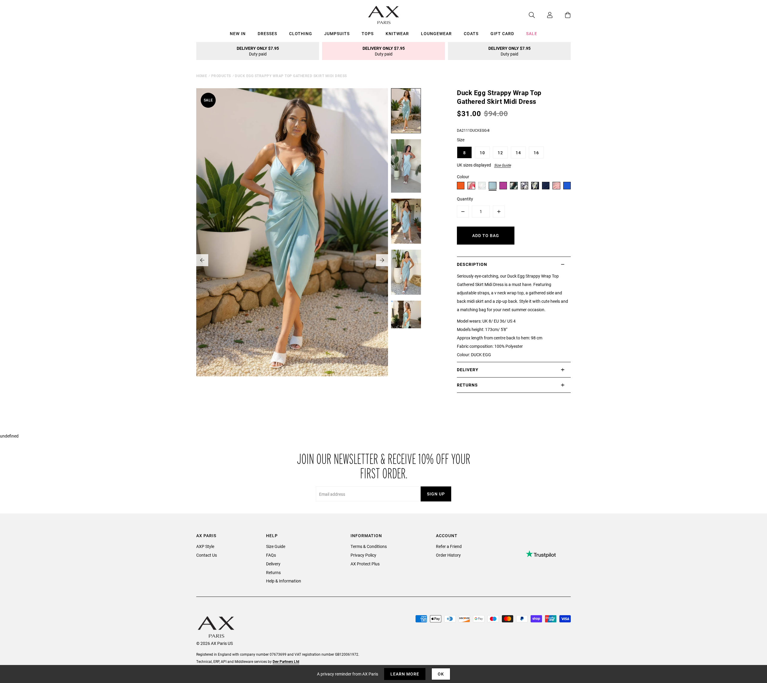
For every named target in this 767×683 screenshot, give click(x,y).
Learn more (404, 674)
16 (536, 152)
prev (202, 260)
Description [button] (472, 264)
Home (201, 75)
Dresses (267, 33)
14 (518, 152)
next (382, 260)
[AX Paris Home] (383, 15)
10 (482, 152)
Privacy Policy (363, 555)
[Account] (544, 15)
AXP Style (205, 546)
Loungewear (436, 33)
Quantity (465, 199)
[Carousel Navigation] (292, 260)
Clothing (300, 33)
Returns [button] (467, 385)
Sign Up (436, 494)
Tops (368, 33)
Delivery (273, 564)
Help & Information (283, 581)
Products (221, 75)
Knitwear (397, 33)
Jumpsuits (337, 33)
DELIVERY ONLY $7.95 (258, 51)
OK (441, 674)
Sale (531, 33)
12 (500, 152)
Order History (448, 555)
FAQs (271, 555)
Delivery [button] (467, 369)
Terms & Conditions (369, 546)
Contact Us (206, 555)
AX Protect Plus (365, 564)
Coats (471, 33)
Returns (273, 572)
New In (238, 33)
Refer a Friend (449, 546)
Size (460, 140)
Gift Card (502, 33)
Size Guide (502, 165)
